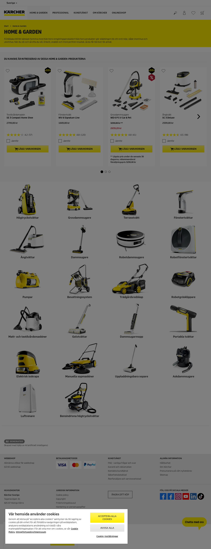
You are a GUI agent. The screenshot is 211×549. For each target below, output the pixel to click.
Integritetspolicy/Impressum (31, 532)
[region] (66, 526)
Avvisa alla (107, 528)
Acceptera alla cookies (107, 518)
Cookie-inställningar (107, 536)
